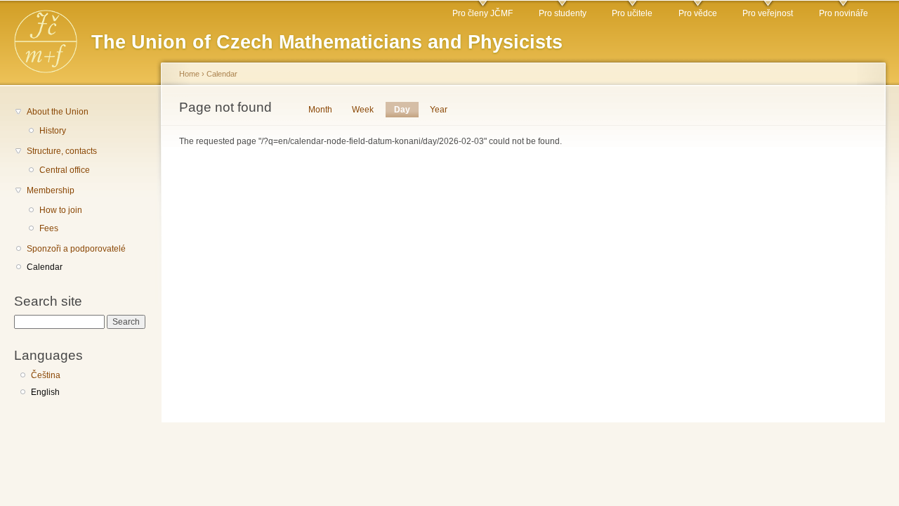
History (52, 131)
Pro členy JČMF (482, 13)
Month (320, 110)
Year (438, 110)
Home (189, 74)
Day (406, 110)
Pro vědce (697, 13)
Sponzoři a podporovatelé (76, 249)
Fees (48, 228)
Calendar (45, 267)
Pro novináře (843, 13)
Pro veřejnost (767, 13)
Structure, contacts (62, 151)
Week (363, 110)
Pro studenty (562, 13)
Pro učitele (632, 13)
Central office (64, 170)
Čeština (45, 375)
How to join (60, 210)
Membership (50, 190)
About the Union (57, 112)
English (45, 392)
